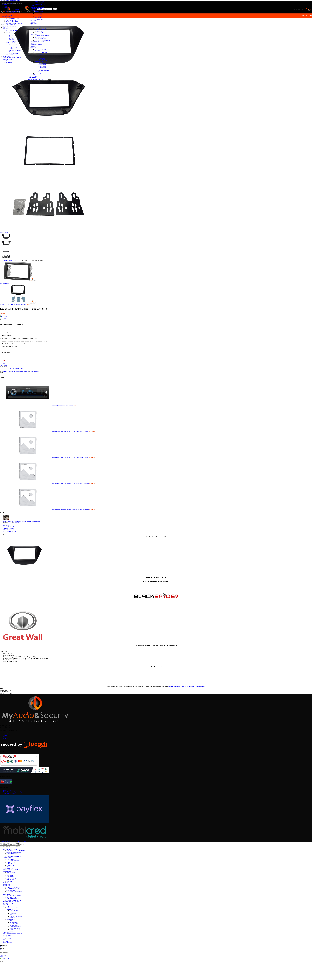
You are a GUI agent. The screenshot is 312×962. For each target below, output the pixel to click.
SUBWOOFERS (10, 42)
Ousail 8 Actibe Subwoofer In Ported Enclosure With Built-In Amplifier (70, 431)
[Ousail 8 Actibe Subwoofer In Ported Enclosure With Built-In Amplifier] (27, 431)
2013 (12, 371)
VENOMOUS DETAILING (13, 856)
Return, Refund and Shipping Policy (12, 792)
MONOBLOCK (39, 12)
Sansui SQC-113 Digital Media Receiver (63, 405)
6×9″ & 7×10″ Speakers (15, 40)
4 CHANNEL (38, 14)
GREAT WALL (17, 260)
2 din (9, 371)
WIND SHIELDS (14, 861)
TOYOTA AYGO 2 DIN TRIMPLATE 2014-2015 (13, 304)
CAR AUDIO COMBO (12, 30)
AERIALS (9, 863)
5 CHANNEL (38, 16)
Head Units (34, 34)
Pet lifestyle (9, 62)
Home (7, 61)
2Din (15, 371)
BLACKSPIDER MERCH (13, 852)
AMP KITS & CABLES (12, 878)
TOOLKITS (9, 868)
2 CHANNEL (38, 13)
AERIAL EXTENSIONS (41, 29)
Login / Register (7, 942)
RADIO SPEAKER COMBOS (14, 23)
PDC (32, 43)
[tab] (6, 525)
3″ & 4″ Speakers (13, 34)
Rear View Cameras (36, 44)
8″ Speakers (12, 38)
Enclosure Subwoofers (15, 50)
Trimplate (36, 371)
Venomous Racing (39, 1)
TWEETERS (9, 54)
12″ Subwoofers (13, 47)
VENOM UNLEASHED (13, 855)
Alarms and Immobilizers (37, 7)
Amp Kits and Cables (36, 8)
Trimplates (34, 76)
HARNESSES (9, 15)
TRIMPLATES (8, 260)
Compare (5, 941)
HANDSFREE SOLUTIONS (13, 14)
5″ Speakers (12, 35)
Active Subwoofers (14, 53)
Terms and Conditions (9, 793)
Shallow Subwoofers (14, 52)
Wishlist (5, 736)
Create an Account (5, 955)
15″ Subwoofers (13, 49)
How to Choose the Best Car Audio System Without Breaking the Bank (21, 521)
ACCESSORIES (10, 862)
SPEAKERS (9, 32)
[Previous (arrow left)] (0, 961)
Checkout (5, 738)
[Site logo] (8, 13)
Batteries (33, 20)
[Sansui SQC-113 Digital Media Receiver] (27, 405)
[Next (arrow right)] (2, 961)
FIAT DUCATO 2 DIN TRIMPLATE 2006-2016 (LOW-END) (16, 282)
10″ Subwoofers (13, 46)
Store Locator (6, 735)
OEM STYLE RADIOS (12, 21)
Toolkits (33, 75)
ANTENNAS (38, 31)
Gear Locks (34, 23)
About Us (5, 734)
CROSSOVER (10, 3)
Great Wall (26, 371)
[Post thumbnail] (6, 519)
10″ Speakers (12, 41)
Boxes (33, 22)
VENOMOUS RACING (13, 853)
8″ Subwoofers (13, 44)
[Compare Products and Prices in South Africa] (6, 784)
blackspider (20, 371)
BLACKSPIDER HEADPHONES (15, 850)
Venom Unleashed (39, 2)
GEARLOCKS (10, 865)
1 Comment (16, 522)
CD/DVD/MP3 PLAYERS (13, 18)
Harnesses (34, 25)
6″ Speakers (12, 37)
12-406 (5, 371)
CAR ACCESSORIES (12, 859)
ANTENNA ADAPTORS (13, 888)
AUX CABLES (39, 32)
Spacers (33, 46)
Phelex (31, 371)
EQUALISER (9, 2)
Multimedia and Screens (37, 41)
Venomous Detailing (40, 4)
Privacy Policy (7, 790)
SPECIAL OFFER (307, 15)
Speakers (33, 47)
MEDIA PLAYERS (11, 20)
